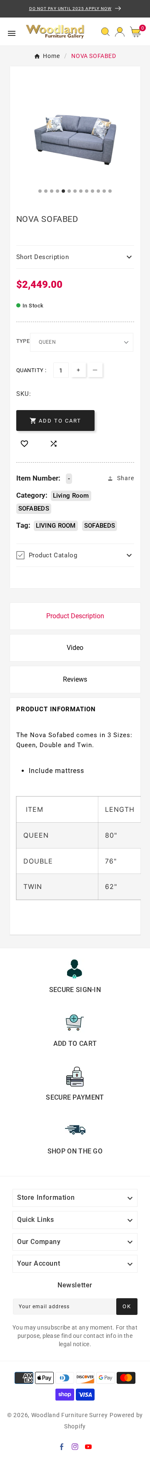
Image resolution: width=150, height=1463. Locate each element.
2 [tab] (46, 191)
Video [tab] (75, 648)
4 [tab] (58, 191)
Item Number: (38, 478)
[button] (138, 31)
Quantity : (31, 370)
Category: (32, 495)
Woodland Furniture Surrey (69, 1415)
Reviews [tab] (75, 679)
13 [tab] (110, 191)
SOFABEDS (33, 508)
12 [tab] (104, 191)
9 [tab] (87, 191)
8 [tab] (81, 191)
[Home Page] (55, 31)
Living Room (71, 495)
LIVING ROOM (56, 525)
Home (51, 56)
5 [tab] (64, 191)
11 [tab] (99, 191)
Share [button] (125, 478)
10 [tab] (93, 191)
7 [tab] (75, 191)
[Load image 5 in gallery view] (75, 140)
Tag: (23, 525)
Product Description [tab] (75, 616)
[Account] (120, 31)
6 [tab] (70, 191)
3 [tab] (52, 191)
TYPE (23, 341)
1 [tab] (40, 191)
